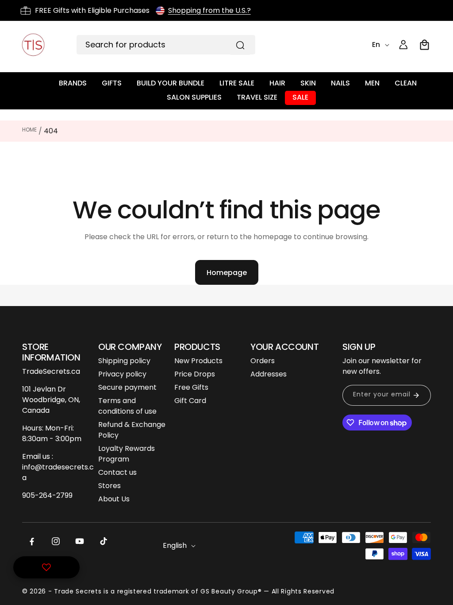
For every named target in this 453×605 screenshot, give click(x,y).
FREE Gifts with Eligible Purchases (92, 10)
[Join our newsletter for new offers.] (416, 395)
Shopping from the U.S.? (209, 10)
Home (29, 129)
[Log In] (403, 45)
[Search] (240, 45)
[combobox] (165, 45)
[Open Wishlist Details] (46, 567)
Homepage (227, 273)
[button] (424, 44)
